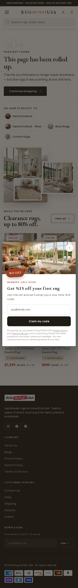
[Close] (69, 248)
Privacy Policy (60, 330)
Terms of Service (20, 333)
